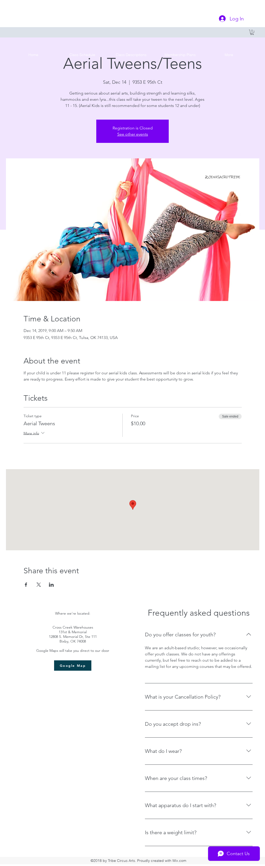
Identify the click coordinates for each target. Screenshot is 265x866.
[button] (252, 32)
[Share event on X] (38, 585)
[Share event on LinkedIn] (51, 585)
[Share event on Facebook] (26, 585)
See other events (132, 134)
